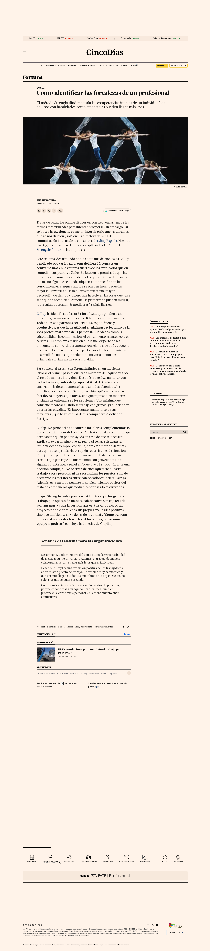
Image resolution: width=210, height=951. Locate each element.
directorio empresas (126, 861)
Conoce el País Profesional (105, 875)
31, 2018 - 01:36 (52, 203)
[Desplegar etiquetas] (129, 673)
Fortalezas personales (46, 673)
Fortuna (33, 77)
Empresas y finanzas (48, 65)
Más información (44, 686)
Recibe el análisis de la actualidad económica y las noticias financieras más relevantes (77, 627)
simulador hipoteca (50, 861)
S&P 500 (60, 38)
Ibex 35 (32, 38)
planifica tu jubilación (88, 861)
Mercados (62, 65)
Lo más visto (156, 393)
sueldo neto (69, 861)
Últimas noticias (112, 65)
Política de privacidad (79, 945)
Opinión (124, 65)
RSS (105, 945)
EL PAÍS (133, 64)
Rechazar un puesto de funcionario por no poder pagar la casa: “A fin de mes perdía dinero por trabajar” (168, 355)
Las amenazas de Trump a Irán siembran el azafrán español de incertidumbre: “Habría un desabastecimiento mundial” (168, 342)
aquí (97, 686)
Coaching (83, 673)
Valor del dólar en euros (162, 38)
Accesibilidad (93, 945)
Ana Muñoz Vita (46, 200)
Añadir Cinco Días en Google (118, 211)
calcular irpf (32, 861)
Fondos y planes (97, 65)
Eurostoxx (162, 438)
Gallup (41, 314)
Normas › (127, 634)
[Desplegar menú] (25, 52)
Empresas (112, 673)
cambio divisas (108, 861)
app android (178, 861)
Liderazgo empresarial (66, 673)
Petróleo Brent (92, 38)
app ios (164, 861)
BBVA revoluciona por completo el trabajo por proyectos (89, 651)
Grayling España (105, 241)
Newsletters (112, 945)
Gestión (40, 88)
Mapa (101, 945)
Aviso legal (34, 945)
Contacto (26, 945)
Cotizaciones (83, 65)
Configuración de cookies (61, 945)
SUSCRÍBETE (162, 66)
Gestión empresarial (97, 673)
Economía (72, 65)
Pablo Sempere (64, 657)
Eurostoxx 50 (126, 38)
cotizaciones (145, 861)
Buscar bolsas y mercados (163, 424)
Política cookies (45, 945)
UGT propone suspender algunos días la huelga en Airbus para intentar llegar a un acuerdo (168, 329)
